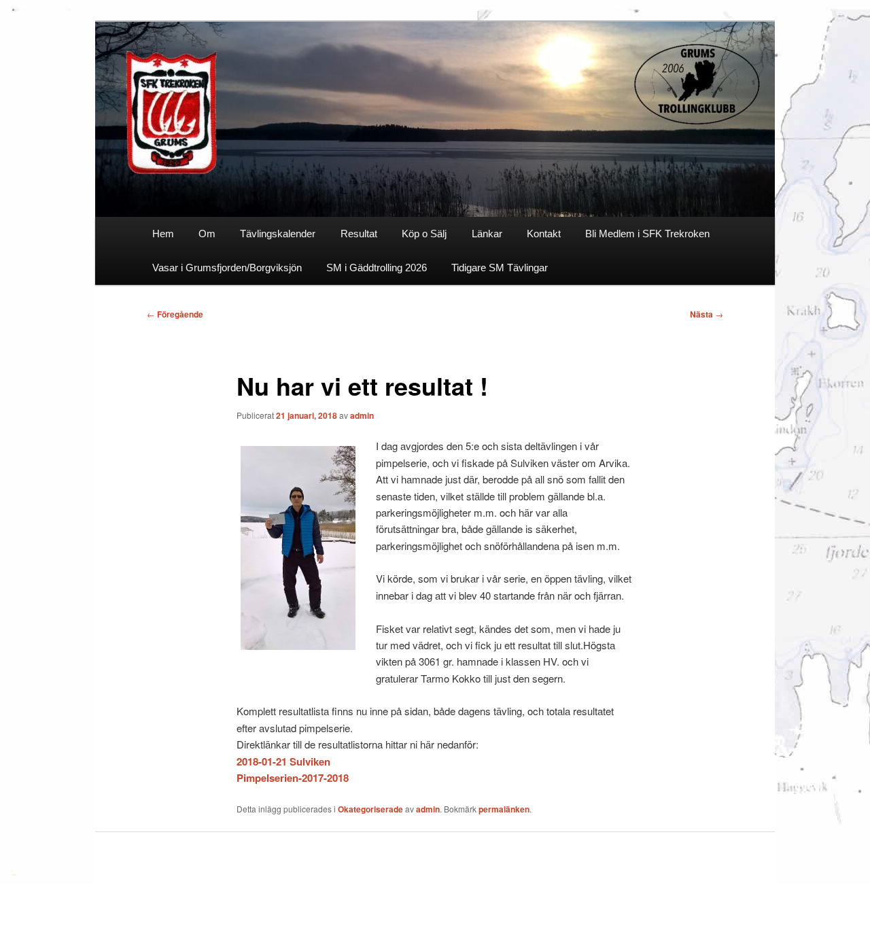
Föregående (175, 314)
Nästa (706, 314)
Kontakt (544, 233)
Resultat (359, 233)
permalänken (503, 809)
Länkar (487, 233)
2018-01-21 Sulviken (283, 761)
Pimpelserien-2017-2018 (293, 777)
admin (362, 415)
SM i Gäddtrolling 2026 (376, 267)
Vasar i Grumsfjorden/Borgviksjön (227, 267)
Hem (163, 233)
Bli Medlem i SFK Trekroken (647, 233)
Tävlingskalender (277, 233)
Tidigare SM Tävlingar (499, 267)
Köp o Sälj (424, 233)
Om (206, 233)
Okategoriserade (370, 809)
